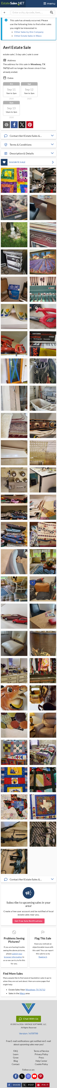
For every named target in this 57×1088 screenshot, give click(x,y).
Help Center (41, 1061)
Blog (16, 1061)
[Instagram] (28, 1076)
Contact (16, 1064)
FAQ (15, 1051)
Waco (22, 993)
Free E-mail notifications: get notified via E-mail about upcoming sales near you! (28, 1043)
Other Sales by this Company (29, 32)
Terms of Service (41, 1051)
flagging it (43, 957)
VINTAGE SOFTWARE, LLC (35, 1024)
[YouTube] (34, 1076)
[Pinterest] (40, 1076)
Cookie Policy (41, 1064)
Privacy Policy (41, 1054)
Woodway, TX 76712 (35, 989)
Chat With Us (30, 1019)
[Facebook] (16, 1076)
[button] (28, 136)
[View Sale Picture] (14, 180)
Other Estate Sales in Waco (28, 35)
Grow (15, 1057)
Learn (15, 1054)
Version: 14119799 (28, 1033)
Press (41, 1057)
